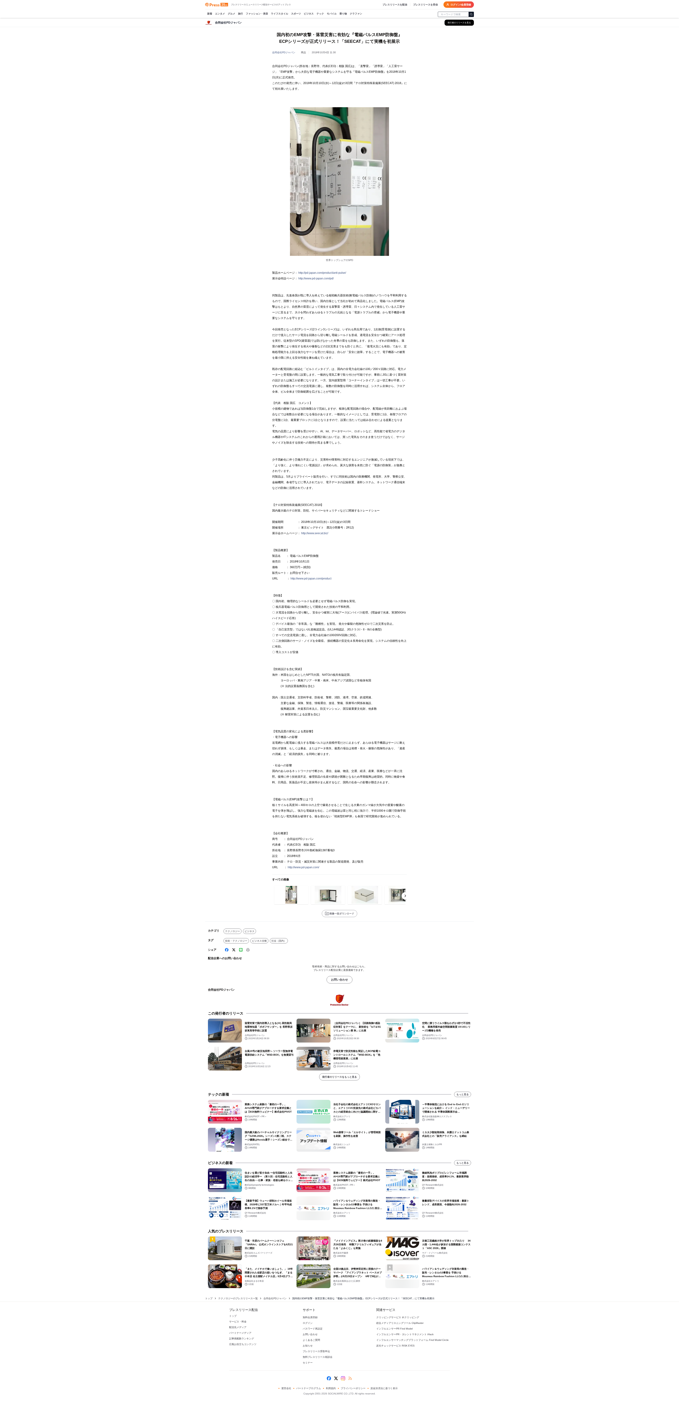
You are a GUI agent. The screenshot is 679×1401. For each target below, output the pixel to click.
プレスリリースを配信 (394, 4)
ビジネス (309, 13)
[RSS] (350, 1378)
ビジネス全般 (259, 940)
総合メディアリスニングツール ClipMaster (400, 1323)
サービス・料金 (237, 1321)
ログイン (308, 1323)
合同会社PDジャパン (283, 52)
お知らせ (308, 1345)
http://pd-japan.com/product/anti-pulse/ (322, 272)
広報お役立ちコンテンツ (242, 1344)
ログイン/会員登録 (461, 4)
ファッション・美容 (257, 13)
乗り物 (343, 13)
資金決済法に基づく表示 (384, 1388)
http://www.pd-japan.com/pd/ (316, 278)
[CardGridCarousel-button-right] (405, 896)
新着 (209, 13)
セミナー (308, 1362)
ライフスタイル (279, 13)
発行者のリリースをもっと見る (339, 1076)
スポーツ (296, 13)
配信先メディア (237, 1327)
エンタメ (220, 13)
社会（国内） (278, 940)
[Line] (241, 950)
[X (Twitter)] (234, 950)
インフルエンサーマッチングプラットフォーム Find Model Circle (412, 1340)
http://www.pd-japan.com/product (311, 578)
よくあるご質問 (311, 1340)
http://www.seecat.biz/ (314, 533)
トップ (209, 1298)
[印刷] (248, 950)
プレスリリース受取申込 (316, 1351)
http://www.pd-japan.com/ (303, 867)
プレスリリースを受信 (425, 4)
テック (320, 13)
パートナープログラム (308, 1388)
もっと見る (462, 1094)
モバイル (332, 13)
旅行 (240, 13)
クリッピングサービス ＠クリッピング (397, 1317)
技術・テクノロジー (236, 940)
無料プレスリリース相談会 (317, 1357)
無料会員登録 (310, 1317)
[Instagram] (343, 1378)
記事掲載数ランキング (241, 1338)
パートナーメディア (240, 1332)
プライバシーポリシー (353, 1388)
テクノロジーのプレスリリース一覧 (238, 1298)
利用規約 (331, 1388)
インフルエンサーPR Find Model (394, 1328)
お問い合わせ (339, 979)
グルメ (231, 13)
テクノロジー (232, 931)
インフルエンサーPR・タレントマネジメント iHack (405, 1334)
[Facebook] (226, 950)
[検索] (471, 14)
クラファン (356, 13)
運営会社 (286, 1388)
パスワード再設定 (313, 1328)
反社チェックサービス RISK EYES (395, 1345)
